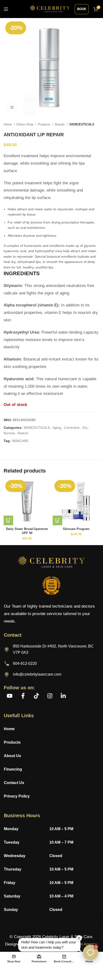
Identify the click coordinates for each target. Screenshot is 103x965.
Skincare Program (76, 529)
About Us (12, 756)
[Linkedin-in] (63, 696)
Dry (85, 428)
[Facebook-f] (23, 696)
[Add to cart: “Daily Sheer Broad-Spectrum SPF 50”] (8, 520)
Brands (60, 124)
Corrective (72, 428)
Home (8, 124)
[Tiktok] (36, 696)
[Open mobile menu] (6, 9)
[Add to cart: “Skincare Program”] (57, 520)
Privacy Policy (17, 796)
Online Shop (25, 124)
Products (44, 124)
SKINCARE (20, 441)
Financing (13, 769)
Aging (56, 428)
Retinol (22, 433)
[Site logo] (50, 9)
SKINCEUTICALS (81, 124)
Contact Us (14, 783)
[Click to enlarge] (12, 107)
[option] (51, 256)
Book (81, 9)
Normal (9, 433)
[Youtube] (9, 696)
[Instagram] (50, 696)
